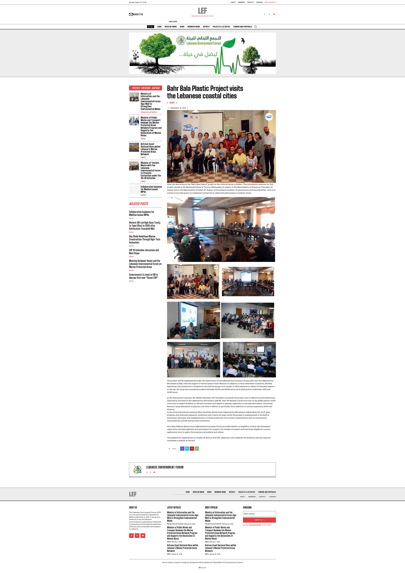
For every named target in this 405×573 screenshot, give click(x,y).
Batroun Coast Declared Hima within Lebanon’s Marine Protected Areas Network (150, 149)
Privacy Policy (266, 525)
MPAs (143, 139)
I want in (258, 520)
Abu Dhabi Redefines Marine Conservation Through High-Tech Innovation (144, 239)
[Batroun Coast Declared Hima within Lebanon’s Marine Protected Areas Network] (134, 147)
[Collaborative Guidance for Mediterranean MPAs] (134, 190)
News (143, 195)
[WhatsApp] (197, 448)
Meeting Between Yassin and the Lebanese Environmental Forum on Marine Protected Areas (145, 263)
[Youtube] (274, 14)
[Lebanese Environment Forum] (138, 470)
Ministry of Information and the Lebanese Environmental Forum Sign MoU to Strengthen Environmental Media (151, 101)
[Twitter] (269, 14)
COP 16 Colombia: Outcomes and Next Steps (144, 252)
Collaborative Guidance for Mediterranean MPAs (151, 189)
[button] (255, 26)
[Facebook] (264, 14)
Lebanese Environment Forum (165, 467)
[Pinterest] (192, 448)
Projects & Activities (148, 112)
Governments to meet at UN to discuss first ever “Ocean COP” (143, 276)
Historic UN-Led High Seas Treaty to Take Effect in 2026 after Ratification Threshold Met (144, 225)
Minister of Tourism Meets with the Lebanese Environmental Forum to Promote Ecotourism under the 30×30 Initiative (151, 170)
